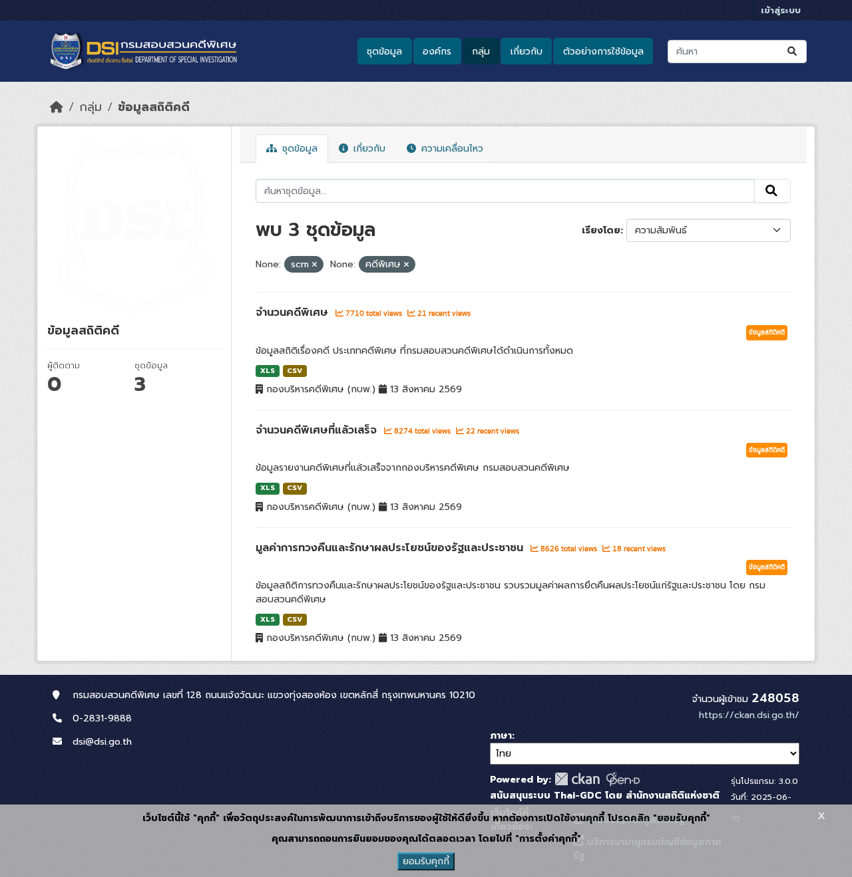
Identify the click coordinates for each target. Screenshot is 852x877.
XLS (267, 371)
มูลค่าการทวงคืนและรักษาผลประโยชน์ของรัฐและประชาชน (391, 548)
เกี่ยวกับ (526, 52)
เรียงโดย (601, 230)
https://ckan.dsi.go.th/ (749, 715)
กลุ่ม (481, 52)
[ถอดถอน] (314, 265)
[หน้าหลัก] (56, 107)
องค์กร (437, 52)
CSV (294, 371)
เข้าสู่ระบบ (781, 10)
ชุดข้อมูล (384, 52)
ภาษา (501, 736)
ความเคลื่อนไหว (450, 149)
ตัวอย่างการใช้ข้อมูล (603, 52)
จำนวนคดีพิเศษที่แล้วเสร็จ (318, 430)
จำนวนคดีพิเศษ (294, 312)
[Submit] (793, 51)
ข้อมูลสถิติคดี (154, 107)
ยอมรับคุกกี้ (426, 861)
